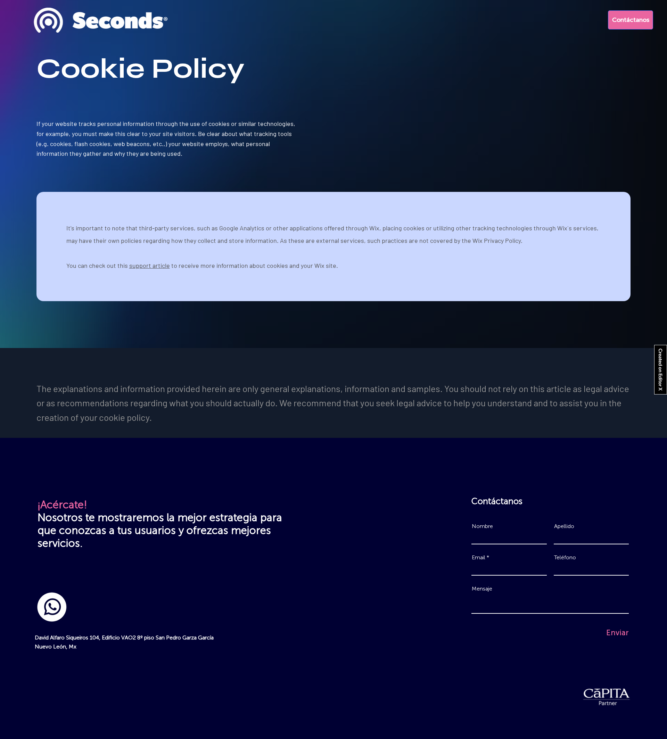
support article (149, 265)
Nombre (482, 526)
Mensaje (482, 589)
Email (478, 557)
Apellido (564, 526)
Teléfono (565, 557)
